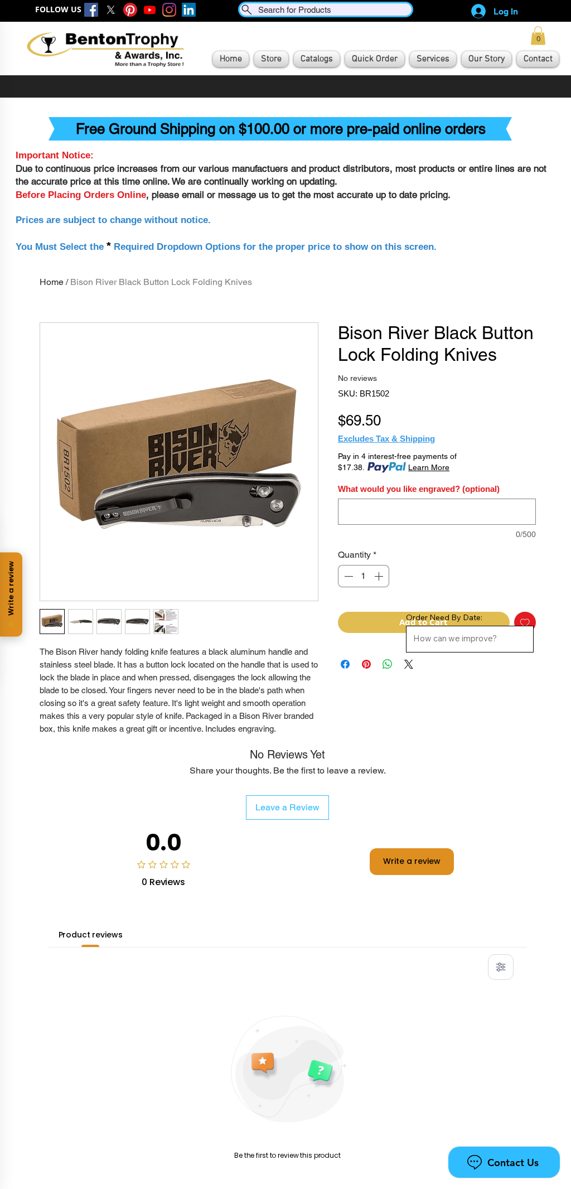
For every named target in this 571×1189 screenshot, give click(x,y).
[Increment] (380, 576)
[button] (538, 35)
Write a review (412, 861)
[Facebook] (91, 10)
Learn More (428, 467)
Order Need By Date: (444, 617)
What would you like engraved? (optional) (419, 489)
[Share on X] (408, 664)
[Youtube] (150, 10)
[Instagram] (169, 10)
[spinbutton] (363, 576)
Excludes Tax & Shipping (386, 438)
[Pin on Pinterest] (366, 664)
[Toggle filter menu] (501, 967)
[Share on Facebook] (345, 664)
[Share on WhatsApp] (387, 664)
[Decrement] (347, 576)
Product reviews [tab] (91, 934)
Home (52, 282)
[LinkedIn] (189, 10)
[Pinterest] (130, 10)
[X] (111, 10)
